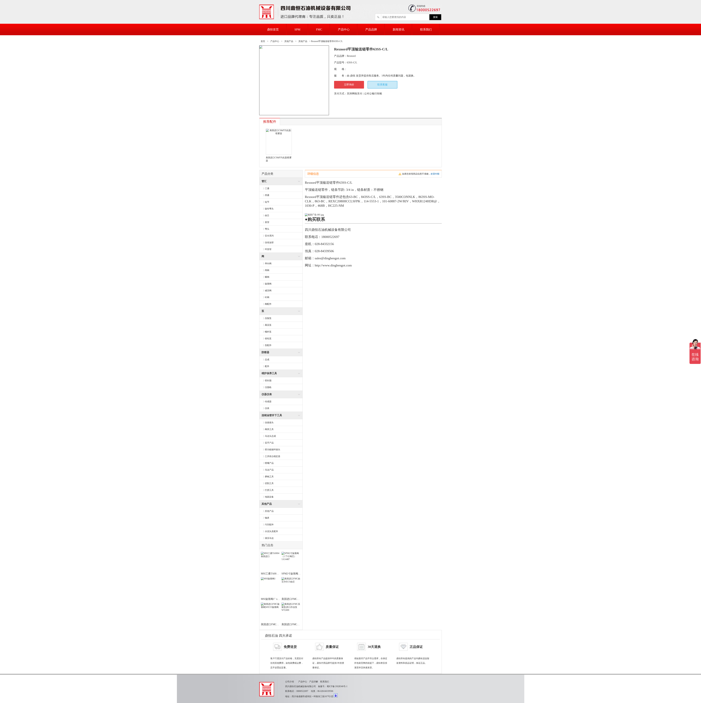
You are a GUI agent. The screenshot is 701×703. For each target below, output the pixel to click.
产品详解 (313, 681)
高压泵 (268, 325)
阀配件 (268, 304)
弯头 (267, 229)
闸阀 (267, 270)
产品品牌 (371, 29)
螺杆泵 (268, 332)
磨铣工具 (269, 476)
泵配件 (268, 345)
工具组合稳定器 (272, 456)
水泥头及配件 (271, 531)
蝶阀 (267, 277)
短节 (267, 202)
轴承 (267, 518)
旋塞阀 (268, 283)
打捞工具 (269, 490)
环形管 (268, 249)
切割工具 (269, 483)
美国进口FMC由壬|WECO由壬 (298, 599)
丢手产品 (269, 443)
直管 (267, 222)
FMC (319, 29)
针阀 (267, 297)
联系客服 (382, 84)
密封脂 (268, 380)
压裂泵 (268, 318)
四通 (267, 195)
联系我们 (426, 29)
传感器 (268, 401)
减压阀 (268, 290)
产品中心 (344, 29)
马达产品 (269, 470)
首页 (263, 41)
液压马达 (269, 538)
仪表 (267, 408)
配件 (267, 366)
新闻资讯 (398, 29)
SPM (297, 29)
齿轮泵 (268, 338)
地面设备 (269, 497)
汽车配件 (269, 524)
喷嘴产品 (269, 463)
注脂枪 (268, 387)
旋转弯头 (269, 208)
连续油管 (269, 242)
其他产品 (288, 41)
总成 (267, 359)
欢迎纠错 (435, 174)
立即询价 (349, 84)
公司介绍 (289, 681)
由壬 (267, 215)
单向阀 (268, 263)
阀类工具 (269, 429)
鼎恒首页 (273, 29)
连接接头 (269, 422)
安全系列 (269, 235)
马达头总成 (270, 436)
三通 (267, 188)
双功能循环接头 (272, 449)
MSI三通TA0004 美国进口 (275, 573)
